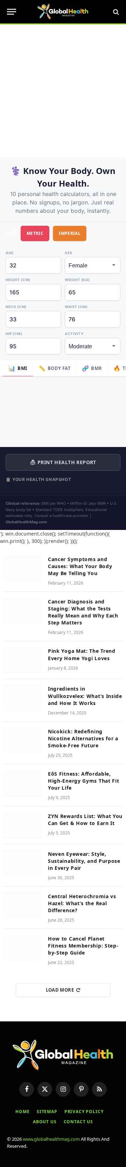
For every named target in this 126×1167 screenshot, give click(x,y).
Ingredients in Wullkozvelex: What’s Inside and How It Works (85, 695)
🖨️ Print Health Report (63, 462)
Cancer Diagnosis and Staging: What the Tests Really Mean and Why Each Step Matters (83, 612)
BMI (17, 368)
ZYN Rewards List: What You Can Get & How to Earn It (85, 819)
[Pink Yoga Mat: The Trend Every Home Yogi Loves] (22, 660)
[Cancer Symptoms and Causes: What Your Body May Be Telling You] (22, 568)
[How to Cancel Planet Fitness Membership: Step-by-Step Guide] (22, 948)
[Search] (115, 12)
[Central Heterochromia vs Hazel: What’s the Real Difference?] (22, 905)
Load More (60, 990)
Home (22, 1111)
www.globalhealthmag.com (51, 1139)
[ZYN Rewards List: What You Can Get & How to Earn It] (22, 825)
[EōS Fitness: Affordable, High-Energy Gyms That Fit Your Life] (22, 783)
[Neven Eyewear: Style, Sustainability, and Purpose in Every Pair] (22, 863)
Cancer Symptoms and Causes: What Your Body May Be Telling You (80, 566)
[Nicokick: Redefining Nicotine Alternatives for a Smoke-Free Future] (22, 740)
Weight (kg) (77, 280)
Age (10, 253)
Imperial (69, 233)
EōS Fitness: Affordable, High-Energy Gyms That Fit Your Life (83, 780)
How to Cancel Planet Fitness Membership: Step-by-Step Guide (83, 945)
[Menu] (11, 12)
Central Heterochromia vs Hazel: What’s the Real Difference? (82, 903)
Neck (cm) (16, 307)
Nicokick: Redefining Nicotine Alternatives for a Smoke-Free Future (83, 738)
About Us (45, 1122)
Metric (35, 233)
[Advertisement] (63, 91)
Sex (68, 253)
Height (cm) (18, 280)
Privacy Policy (84, 1111)
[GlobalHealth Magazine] (63, 11)
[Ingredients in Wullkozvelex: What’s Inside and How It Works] (22, 698)
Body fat (54, 368)
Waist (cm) (76, 307)
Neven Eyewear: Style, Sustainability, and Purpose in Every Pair (84, 861)
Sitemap (47, 1111)
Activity (74, 333)
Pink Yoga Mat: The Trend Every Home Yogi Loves (81, 654)
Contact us (78, 1122)
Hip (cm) (14, 333)
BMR (92, 368)
